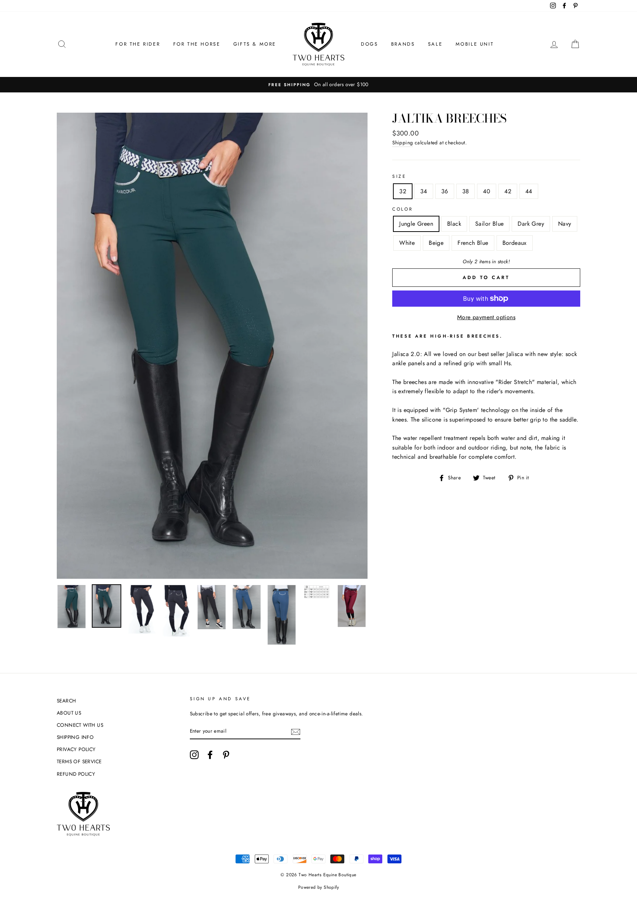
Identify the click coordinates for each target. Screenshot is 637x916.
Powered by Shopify (318, 887)
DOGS (369, 43)
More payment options (486, 317)
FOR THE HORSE (196, 43)
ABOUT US (69, 712)
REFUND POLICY (76, 774)
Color (402, 209)
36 (444, 191)
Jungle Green (416, 223)
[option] (318, 85)
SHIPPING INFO (75, 737)
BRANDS (403, 43)
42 (507, 191)
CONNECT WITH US (80, 725)
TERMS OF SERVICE (79, 761)
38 (465, 191)
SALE (435, 43)
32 (402, 191)
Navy (564, 223)
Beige (436, 243)
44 (528, 191)
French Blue (472, 243)
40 (486, 191)
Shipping (402, 142)
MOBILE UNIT (475, 43)
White (407, 243)
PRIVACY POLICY (76, 749)
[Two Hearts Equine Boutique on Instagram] (194, 754)
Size (399, 176)
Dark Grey (531, 223)
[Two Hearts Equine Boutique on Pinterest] (226, 754)
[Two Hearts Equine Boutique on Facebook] (210, 754)
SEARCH (66, 700)
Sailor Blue (489, 223)
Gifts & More (254, 43)
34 (423, 191)
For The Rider (137, 43)
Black (454, 223)
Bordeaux (514, 243)
